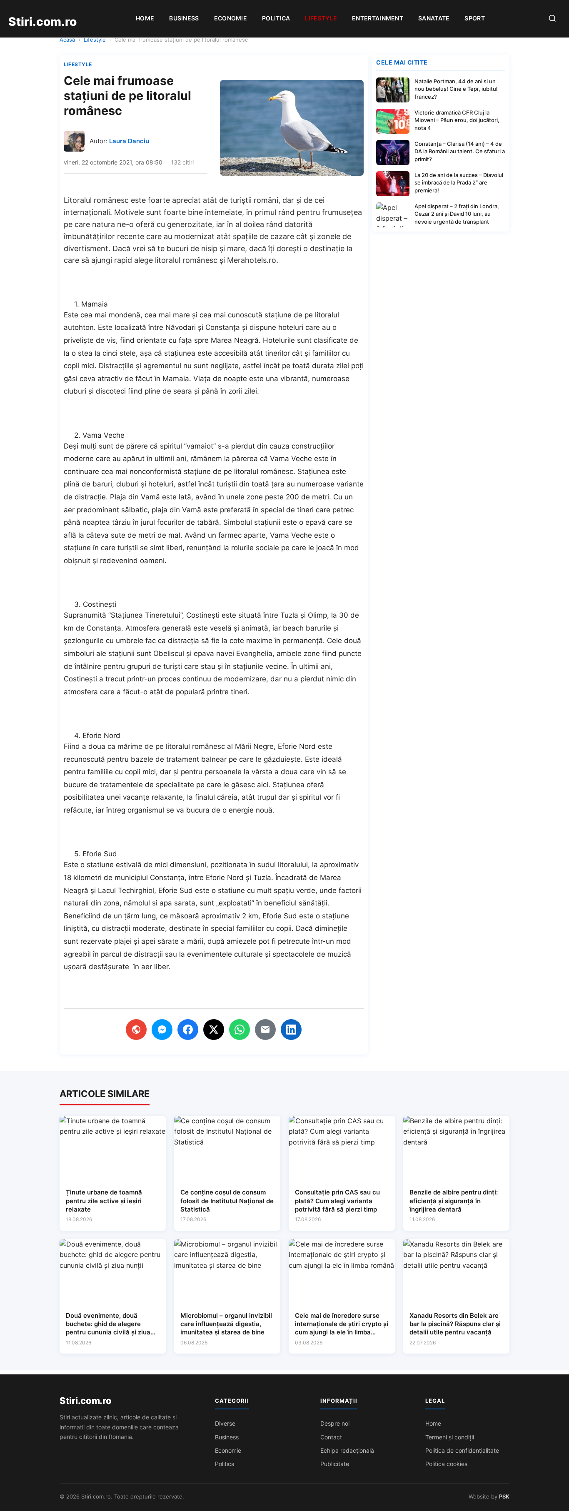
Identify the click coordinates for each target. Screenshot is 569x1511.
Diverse (225, 1423)
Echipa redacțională (347, 1450)
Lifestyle (321, 18)
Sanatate (433, 18)
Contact (331, 1437)
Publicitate (334, 1463)
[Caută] (552, 19)
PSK (504, 1496)
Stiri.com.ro (85, 1400)
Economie (230, 18)
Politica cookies (446, 1463)
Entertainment (377, 18)
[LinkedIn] (291, 1029)
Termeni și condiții (449, 1437)
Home (145, 18)
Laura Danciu (129, 141)
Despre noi (334, 1423)
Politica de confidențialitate (462, 1450)
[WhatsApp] (239, 1029)
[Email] (265, 1029)
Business (184, 18)
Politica (276, 18)
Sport (474, 18)
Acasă (67, 39)
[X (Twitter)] (213, 1029)
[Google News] (136, 1029)
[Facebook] (187, 1029)
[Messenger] (162, 1029)
